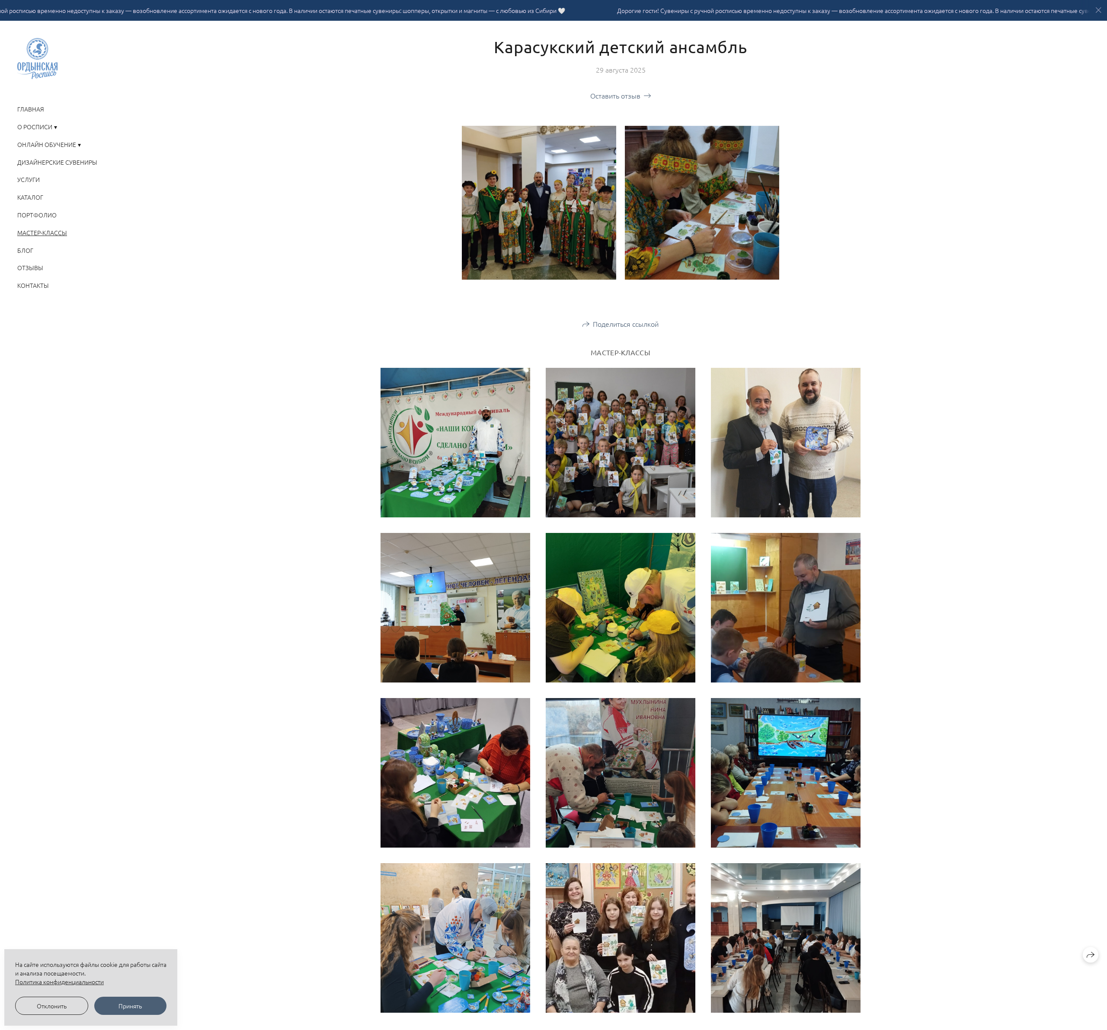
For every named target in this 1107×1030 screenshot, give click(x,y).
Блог (25, 250)
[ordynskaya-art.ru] (37, 58)
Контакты (33, 285)
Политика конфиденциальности (59, 981)
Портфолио (37, 214)
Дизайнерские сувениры (57, 162)
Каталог (30, 197)
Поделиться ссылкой (626, 323)
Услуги (28, 179)
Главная (30, 109)
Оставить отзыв (615, 95)
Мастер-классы (42, 232)
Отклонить (52, 1005)
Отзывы (30, 267)
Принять (130, 1005)
